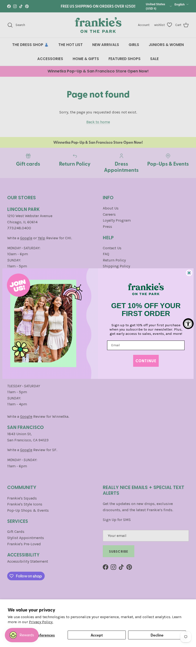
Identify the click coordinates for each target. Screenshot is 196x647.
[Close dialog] (189, 272)
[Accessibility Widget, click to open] (188, 323)
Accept (97, 635)
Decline (157, 635)
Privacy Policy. (41, 622)
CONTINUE (146, 360)
